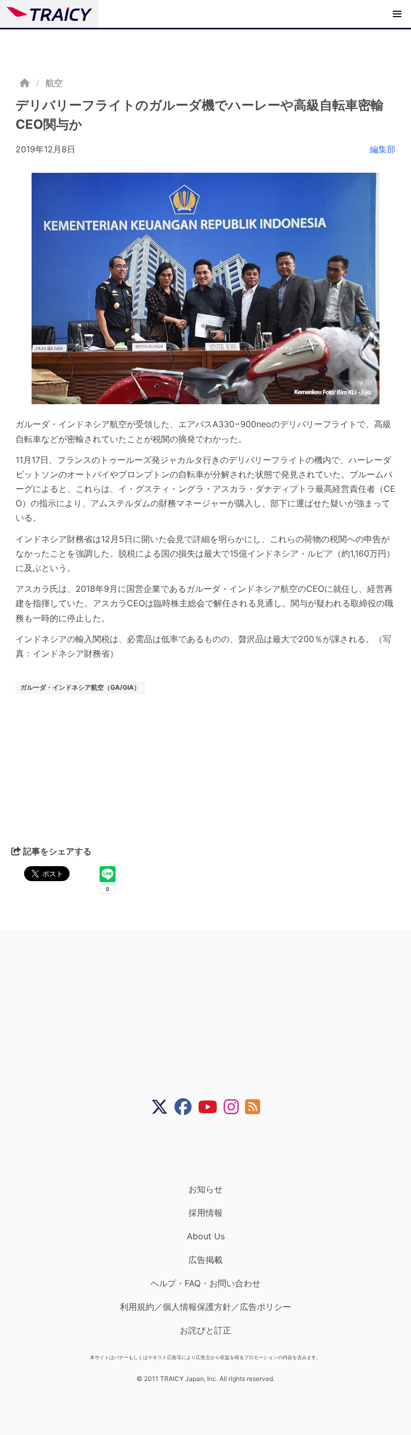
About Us (206, 1236)
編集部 (382, 149)
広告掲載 (205, 1259)
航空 (54, 83)
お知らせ (205, 1189)
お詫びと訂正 (205, 1330)
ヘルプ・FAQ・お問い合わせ (205, 1283)
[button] (397, 14)
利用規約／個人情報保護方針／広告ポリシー (205, 1306)
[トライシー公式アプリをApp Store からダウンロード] (212, 1149)
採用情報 (205, 1212)
